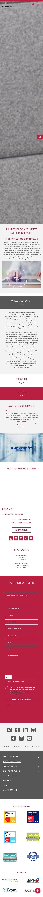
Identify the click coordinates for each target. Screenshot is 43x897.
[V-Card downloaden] (11, 538)
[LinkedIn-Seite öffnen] (31, 538)
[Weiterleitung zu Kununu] (13, 738)
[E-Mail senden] (21, 538)
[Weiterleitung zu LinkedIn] (25, 730)
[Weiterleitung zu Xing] (9, 730)
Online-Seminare (10, 790)
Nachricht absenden (21, 699)
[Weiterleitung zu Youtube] (29, 738)
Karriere (7, 781)
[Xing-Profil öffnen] (26, 538)
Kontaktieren (21, 530)
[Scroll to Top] (37, 890)
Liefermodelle (10, 776)
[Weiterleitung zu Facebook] (17, 730)
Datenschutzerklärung (16, 692)
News (5, 785)
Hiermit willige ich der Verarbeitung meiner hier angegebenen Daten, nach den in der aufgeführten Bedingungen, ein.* (22, 691)
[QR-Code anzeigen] (16, 538)
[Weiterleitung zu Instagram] (21, 738)
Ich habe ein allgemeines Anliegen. (17, 595)
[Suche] (33, 4)
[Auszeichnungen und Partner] (33, 837)
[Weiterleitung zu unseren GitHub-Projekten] (33, 730)
